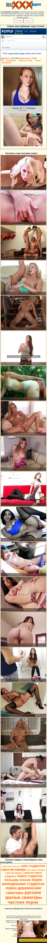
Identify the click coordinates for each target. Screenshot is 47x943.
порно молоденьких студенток (23, 882)
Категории (18, 20)
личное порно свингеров (11, 866)
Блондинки (11, 61)
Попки (38, 61)
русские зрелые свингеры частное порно (23, 897)
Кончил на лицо (25, 61)
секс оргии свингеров (36, 870)
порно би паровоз (13, 873)
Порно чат (28, 20)
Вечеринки (6, 63)
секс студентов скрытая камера (23, 867)
